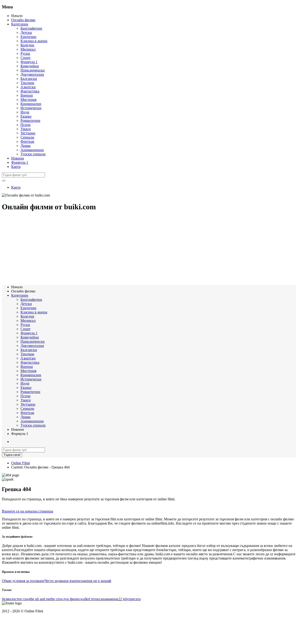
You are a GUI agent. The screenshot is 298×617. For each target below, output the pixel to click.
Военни (26, 95)
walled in (87, 599)
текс (97, 599)
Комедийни (29, 66)
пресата (135, 599)
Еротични (28, 37)
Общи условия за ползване (23, 581)
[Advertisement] (141, 248)
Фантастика (29, 91)
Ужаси (25, 129)
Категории (19, 24)
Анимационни (32, 150)
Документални (32, 74)
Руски (25, 53)
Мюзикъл (28, 49)
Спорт (25, 58)
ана (103, 599)
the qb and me (40, 599)
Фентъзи (27, 141)
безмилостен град (16, 599)
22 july (123, 599)
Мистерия (28, 100)
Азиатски (28, 87)
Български (28, 79)
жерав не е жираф (97, 581)
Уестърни (27, 133)
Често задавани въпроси (63, 581)
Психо (25, 125)
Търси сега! (12, 455)
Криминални (30, 104)
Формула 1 (28, 62)
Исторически (30, 108)
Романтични (30, 120)
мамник (112, 599)
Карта (15, 167)
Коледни (27, 45)
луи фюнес (71, 599)
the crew (57, 599)
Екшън (25, 116)
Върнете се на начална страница (27, 511)
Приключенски (32, 70)
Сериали (27, 137)
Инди (24, 112)
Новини (17, 158)
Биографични (31, 28)
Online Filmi (20, 463)
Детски (26, 32)
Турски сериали (33, 154)
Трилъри (27, 83)
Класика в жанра (33, 41)
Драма (25, 146)
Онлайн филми (23, 20)
